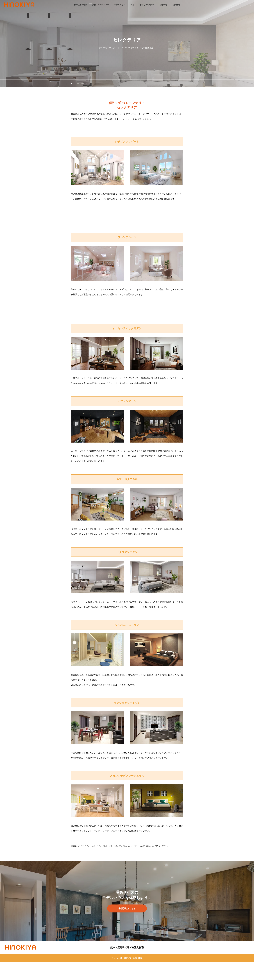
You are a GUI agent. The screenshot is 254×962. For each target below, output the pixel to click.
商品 (132, 5)
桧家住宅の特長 (80, 5)
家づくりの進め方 (147, 5)
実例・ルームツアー (100, 5)
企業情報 (163, 5)
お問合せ (176, 5)
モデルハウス (119, 5)
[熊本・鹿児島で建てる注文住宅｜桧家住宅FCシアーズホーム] (19, 4)
